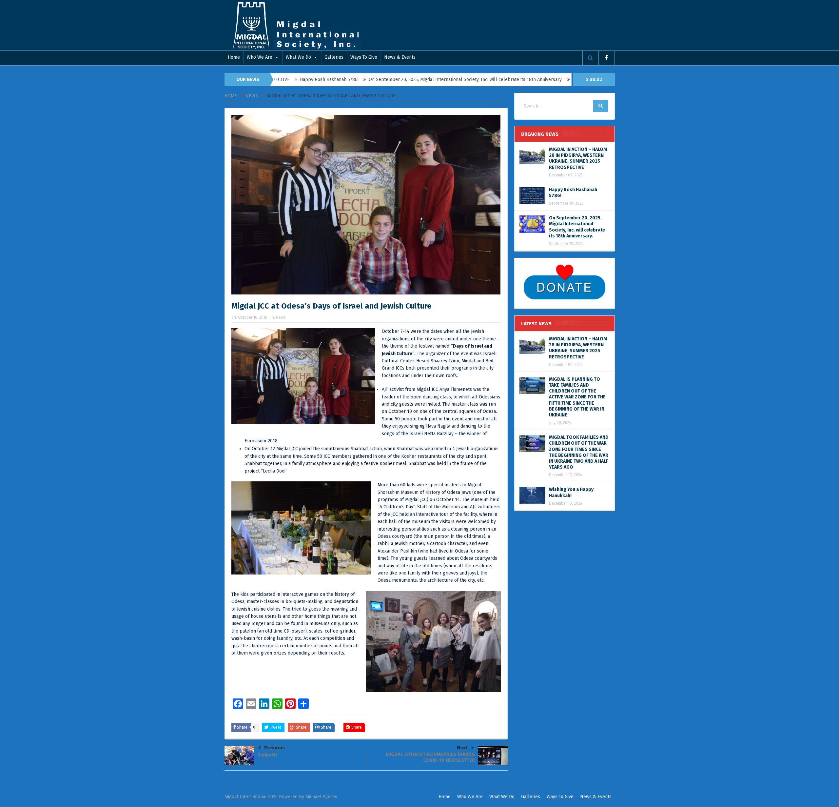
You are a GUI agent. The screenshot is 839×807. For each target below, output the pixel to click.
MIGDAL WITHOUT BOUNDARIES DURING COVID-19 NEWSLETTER (430, 757)
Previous (274, 748)
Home (234, 57)
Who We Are (259, 57)
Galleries (333, 57)
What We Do (298, 57)
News (281, 317)
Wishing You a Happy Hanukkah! (571, 492)
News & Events (400, 57)
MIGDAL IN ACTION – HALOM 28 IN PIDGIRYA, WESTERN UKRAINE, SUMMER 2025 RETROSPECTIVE (578, 158)
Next (462, 748)
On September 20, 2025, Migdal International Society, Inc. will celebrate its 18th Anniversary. (425, 79)
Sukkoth (267, 755)
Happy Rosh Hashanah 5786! (289, 79)
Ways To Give (363, 57)
